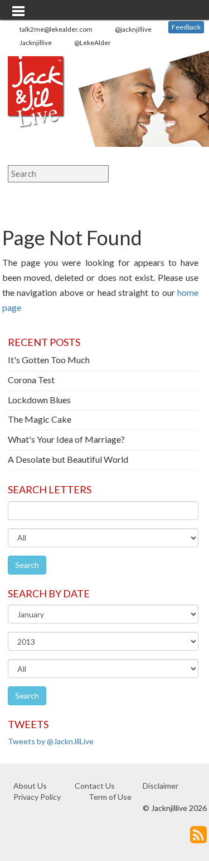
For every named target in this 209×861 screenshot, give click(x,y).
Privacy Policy (37, 796)
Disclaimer (160, 785)
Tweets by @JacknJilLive (51, 741)
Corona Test (31, 379)
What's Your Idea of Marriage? (66, 439)
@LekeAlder (92, 42)
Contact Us (95, 785)
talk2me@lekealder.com (56, 29)
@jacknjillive (133, 29)
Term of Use (110, 796)
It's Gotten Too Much (49, 359)
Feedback (186, 27)
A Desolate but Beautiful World (68, 459)
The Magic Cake (39, 419)
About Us (30, 785)
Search (27, 565)
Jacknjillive (36, 42)
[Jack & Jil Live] (40, 100)
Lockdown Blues (39, 399)
